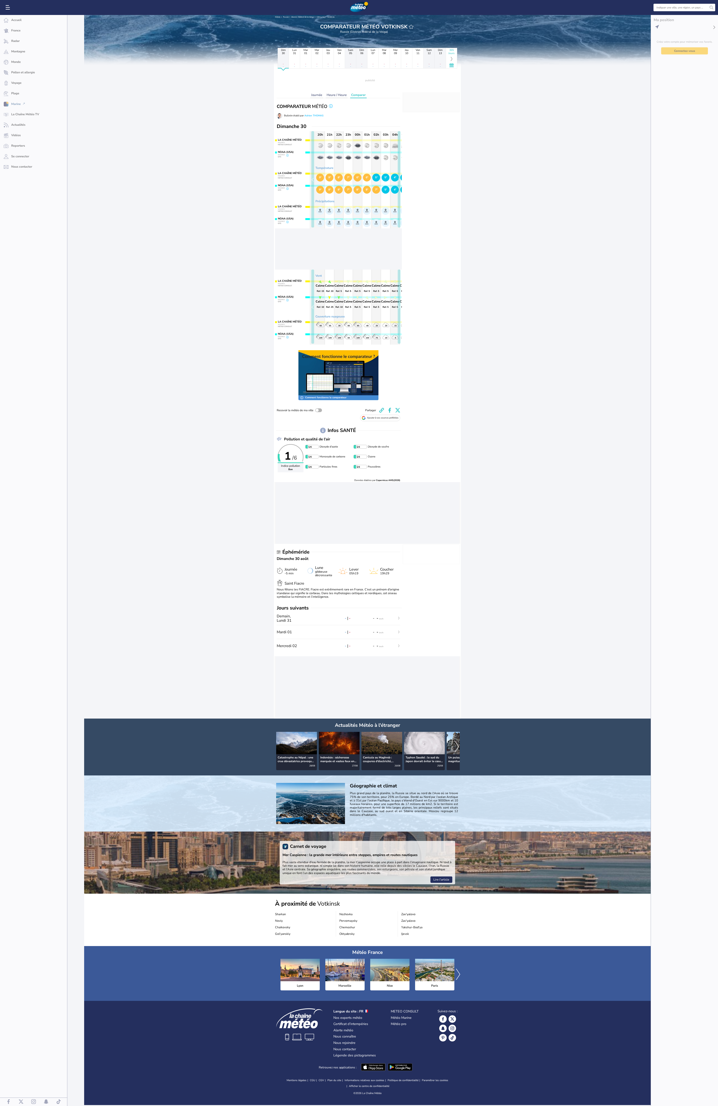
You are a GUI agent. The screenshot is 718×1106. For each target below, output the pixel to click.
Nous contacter (344, 1049)
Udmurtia (321, 17)
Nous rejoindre (344, 1043)
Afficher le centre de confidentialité (369, 1086)
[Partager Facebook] (389, 410)
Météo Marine (401, 1017)
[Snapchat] (443, 1028)
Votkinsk (331, 17)
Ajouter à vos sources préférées (382, 417)
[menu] (8, 7)
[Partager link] (381, 410)
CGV (321, 1080)
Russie (286, 17)
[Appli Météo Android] (400, 1067)
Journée (316, 95)
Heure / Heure (337, 95)
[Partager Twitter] (397, 410)
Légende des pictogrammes (354, 1055)
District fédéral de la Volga (302, 17)
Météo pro (398, 1024)
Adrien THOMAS (313, 115)
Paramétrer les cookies (435, 1080)
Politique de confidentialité (403, 1080)
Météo (277, 17)
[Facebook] (443, 1019)
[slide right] (399, 179)
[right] (457, 747)
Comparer (358, 95)
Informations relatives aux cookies (364, 1080)
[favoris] (411, 26)
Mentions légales (296, 1080)
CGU (312, 1080)
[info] (330, 106)
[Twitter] (452, 1019)
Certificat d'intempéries (350, 1024)
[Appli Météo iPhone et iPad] (373, 1067)
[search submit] (711, 7)
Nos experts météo (347, 1017)
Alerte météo (343, 1030)
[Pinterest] (443, 1037)
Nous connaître (344, 1036)
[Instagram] (452, 1028)
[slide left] (312, 179)
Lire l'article (441, 880)
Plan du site (334, 1080)
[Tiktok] (452, 1037)
